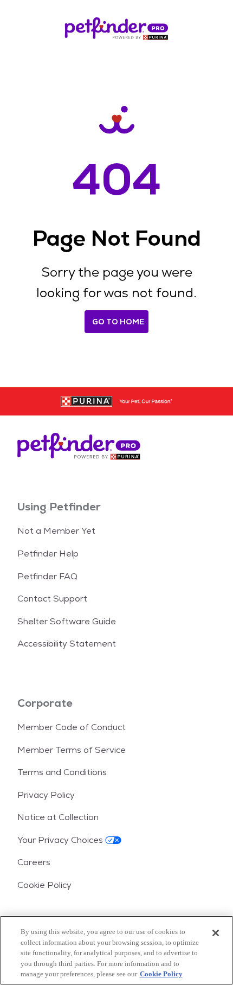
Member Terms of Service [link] (71, 750)
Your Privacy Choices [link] (60, 840)
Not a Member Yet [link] (56, 530)
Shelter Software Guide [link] (66, 621)
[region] (116, 950)
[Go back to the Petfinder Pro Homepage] (116, 30)
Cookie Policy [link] (44, 885)
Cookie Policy (161, 974)
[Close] (216, 933)
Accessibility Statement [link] (66, 643)
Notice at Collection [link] (58, 817)
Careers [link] (33, 862)
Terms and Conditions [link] (62, 772)
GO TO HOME (118, 322)
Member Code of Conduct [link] (71, 727)
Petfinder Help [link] (48, 553)
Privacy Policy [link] (46, 795)
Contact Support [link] (52, 598)
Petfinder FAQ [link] (47, 576)
